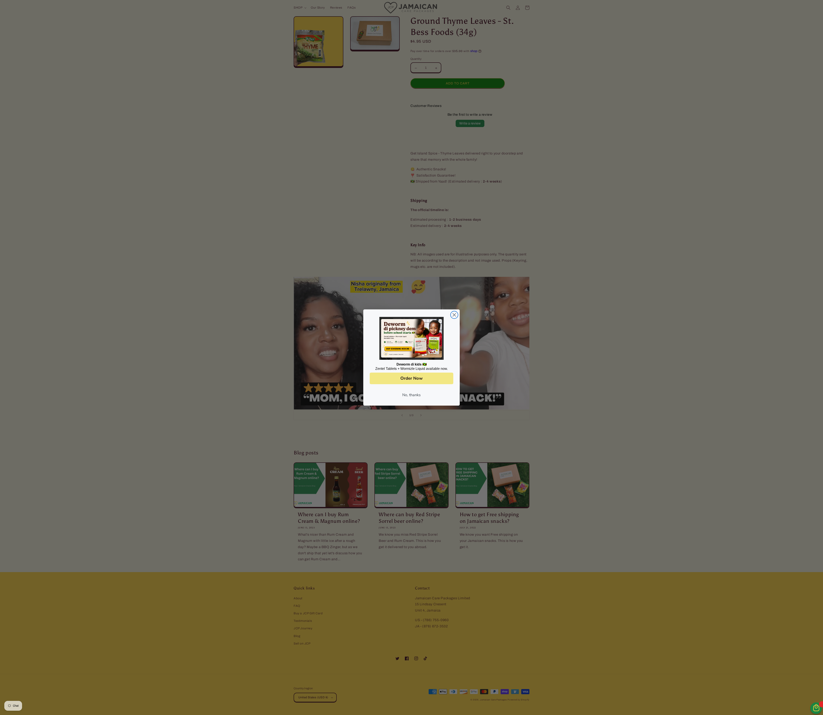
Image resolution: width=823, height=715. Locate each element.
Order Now (411, 378)
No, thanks (411, 394)
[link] (411, 338)
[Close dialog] (454, 315)
